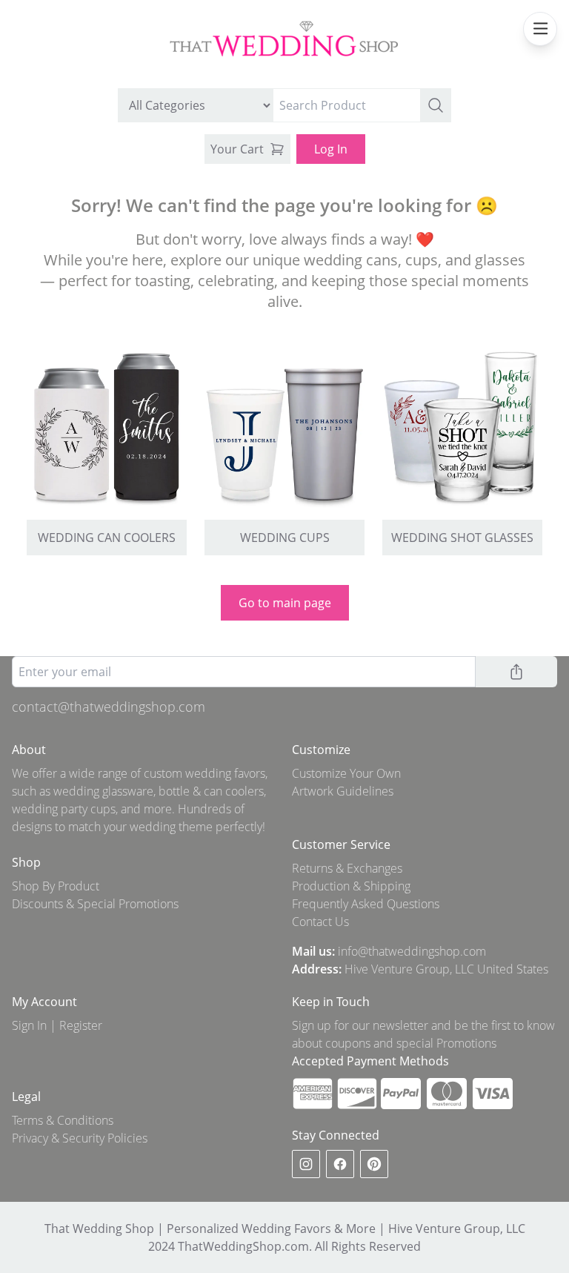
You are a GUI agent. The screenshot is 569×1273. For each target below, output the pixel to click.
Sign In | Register (57, 1025)
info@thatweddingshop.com (412, 951)
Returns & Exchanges (347, 868)
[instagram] (306, 1164)
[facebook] (340, 1164)
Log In (330, 149)
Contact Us (320, 921)
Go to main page (285, 603)
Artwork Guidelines (342, 791)
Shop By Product (55, 886)
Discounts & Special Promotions (95, 904)
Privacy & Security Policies (79, 1138)
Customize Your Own (346, 773)
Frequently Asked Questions (365, 904)
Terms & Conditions (62, 1120)
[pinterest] (374, 1164)
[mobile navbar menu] (540, 29)
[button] (435, 105)
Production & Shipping (351, 886)
